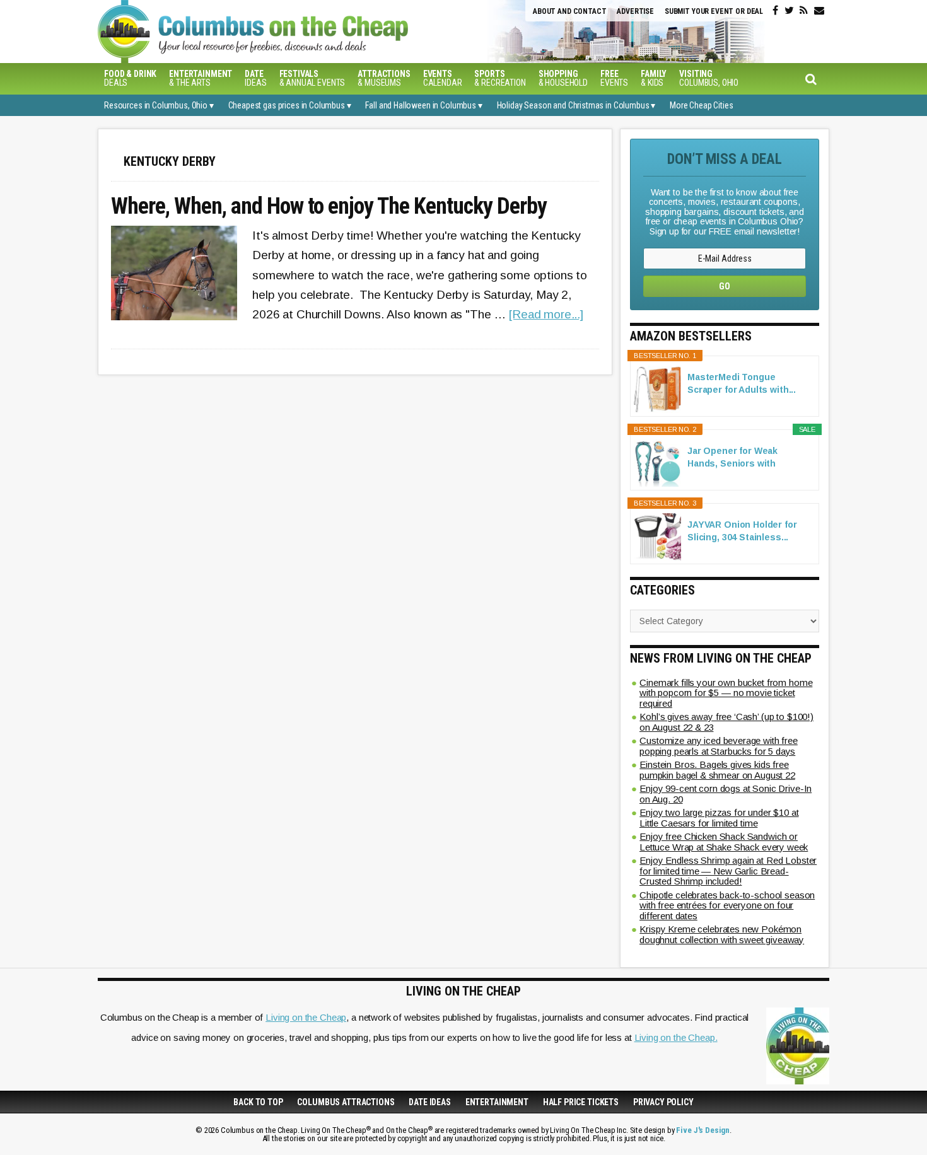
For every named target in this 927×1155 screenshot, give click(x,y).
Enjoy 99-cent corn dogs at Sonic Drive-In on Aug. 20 (725, 793)
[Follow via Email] (819, 11)
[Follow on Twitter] (789, 11)
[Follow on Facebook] (775, 11)
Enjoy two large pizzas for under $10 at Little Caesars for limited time (719, 817)
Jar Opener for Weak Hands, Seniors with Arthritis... (732, 458)
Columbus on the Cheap (309, 31)
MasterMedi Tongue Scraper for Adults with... (741, 383)
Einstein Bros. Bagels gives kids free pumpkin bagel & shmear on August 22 (717, 770)
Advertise (635, 11)
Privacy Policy (663, 1102)
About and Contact (569, 11)
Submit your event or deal (714, 11)
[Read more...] (546, 314)
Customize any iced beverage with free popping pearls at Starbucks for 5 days (718, 746)
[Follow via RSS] (804, 11)
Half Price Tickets (581, 1102)
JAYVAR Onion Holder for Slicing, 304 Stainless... (742, 530)
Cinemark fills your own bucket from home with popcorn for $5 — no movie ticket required (725, 693)
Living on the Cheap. (676, 1037)
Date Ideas (430, 1102)
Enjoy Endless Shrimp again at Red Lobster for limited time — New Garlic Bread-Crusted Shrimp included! (728, 870)
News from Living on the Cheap (721, 658)
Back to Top (258, 1102)
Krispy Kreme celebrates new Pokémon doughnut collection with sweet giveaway (721, 934)
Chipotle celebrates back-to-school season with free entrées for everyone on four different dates (727, 905)
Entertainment (496, 1102)
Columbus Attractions (345, 1102)
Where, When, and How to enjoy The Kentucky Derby (329, 206)
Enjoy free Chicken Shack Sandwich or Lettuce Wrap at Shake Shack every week (723, 841)
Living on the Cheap (305, 1017)
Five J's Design (703, 1130)
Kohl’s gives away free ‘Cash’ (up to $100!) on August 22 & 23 (726, 722)
